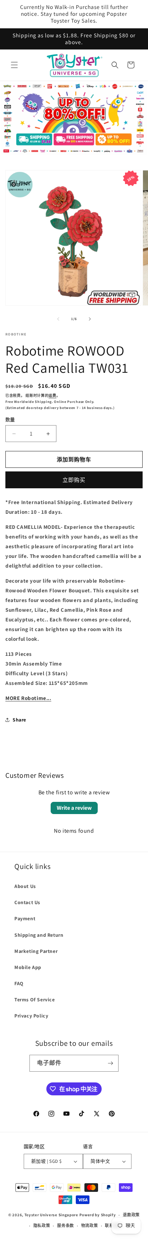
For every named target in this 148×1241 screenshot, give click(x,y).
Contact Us (27, 902)
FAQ (19, 983)
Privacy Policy (31, 1015)
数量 (10, 420)
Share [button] (19, 719)
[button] (14, 65)
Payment (24, 918)
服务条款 (65, 1225)
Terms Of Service (34, 999)
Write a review (74, 808)
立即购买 (74, 479)
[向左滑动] (58, 319)
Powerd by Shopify (97, 1214)
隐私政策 (41, 1225)
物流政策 (89, 1225)
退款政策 (131, 1214)
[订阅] (110, 1063)
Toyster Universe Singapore (51, 1214)
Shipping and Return (38, 935)
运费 (52, 395)
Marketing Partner (35, 951)
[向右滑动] (90, 319)
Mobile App (27, 967)
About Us (25, 886)
